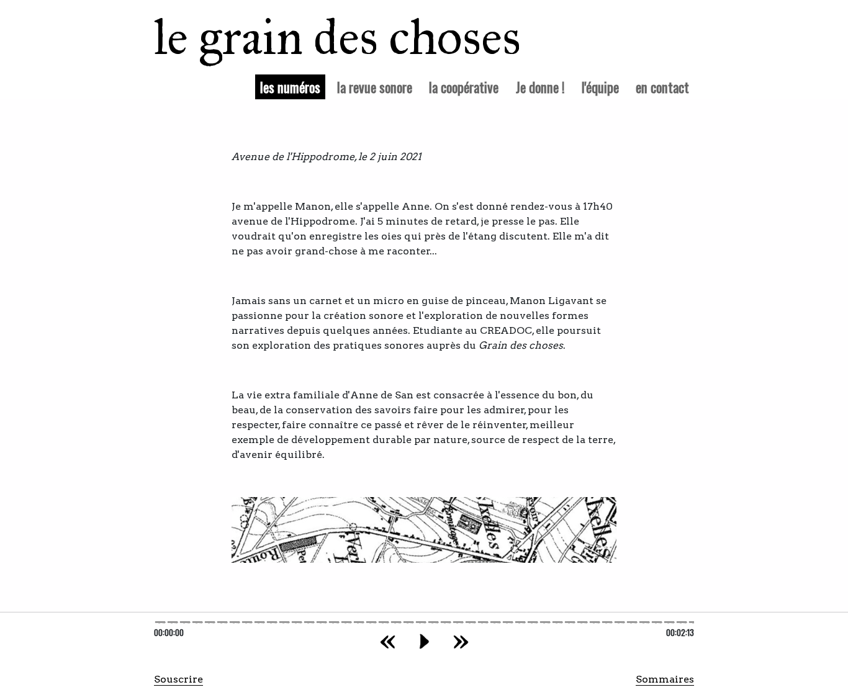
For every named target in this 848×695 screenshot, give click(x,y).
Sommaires (665, 679)
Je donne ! (540, 86)
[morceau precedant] (387, 641)
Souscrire (178, 679)
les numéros (292, 86)
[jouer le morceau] (424, 641)
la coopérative (463, 86)
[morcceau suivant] (461, 641)
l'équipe (600, 86)
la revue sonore (374, 86)
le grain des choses (321, 37)
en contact (662, 86)
